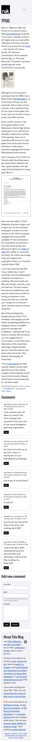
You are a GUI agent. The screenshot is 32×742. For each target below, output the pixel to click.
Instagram (7, 733)
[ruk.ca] (16, 9)
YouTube (14, 733)
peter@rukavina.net (13, 679)
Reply (6, 432)
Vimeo (20, 733)
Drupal (16, 738)
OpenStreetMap (10, 735)
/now (14, 661)
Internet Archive (21, 735)
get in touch (21, 676)
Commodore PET (9, 388)
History (9, 391)
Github (21, 738)
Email (5, 592)
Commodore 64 (13, 33)
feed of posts (11, 705)
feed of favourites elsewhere (15, 711)
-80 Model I (19, 99)
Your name (6, 584)
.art (10, 738)
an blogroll (18, 729)
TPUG (3, 391)
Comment (6, 604)
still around (13, 363)
